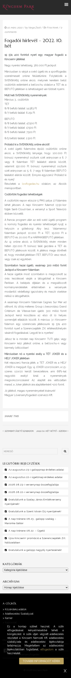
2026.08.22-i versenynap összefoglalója (34, 492)
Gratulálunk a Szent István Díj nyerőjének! (35, 511)
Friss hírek (52, 27)
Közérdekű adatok (15, 609)
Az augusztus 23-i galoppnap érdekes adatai (36, 469)
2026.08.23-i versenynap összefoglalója (34, 484)
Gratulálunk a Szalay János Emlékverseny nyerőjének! (33, 501)
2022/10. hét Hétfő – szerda (51, 431)
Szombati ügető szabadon (19, 431)
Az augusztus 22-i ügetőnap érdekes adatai (36, 477)
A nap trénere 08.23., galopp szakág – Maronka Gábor (30, 521)
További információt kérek (41, 661)
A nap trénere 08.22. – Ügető (27, 530)
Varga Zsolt (34, 27)
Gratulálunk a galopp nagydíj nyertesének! (35, 550)
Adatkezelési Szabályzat (19, 613)
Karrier (9, 618)
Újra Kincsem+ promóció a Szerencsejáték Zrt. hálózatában (35, 540)
